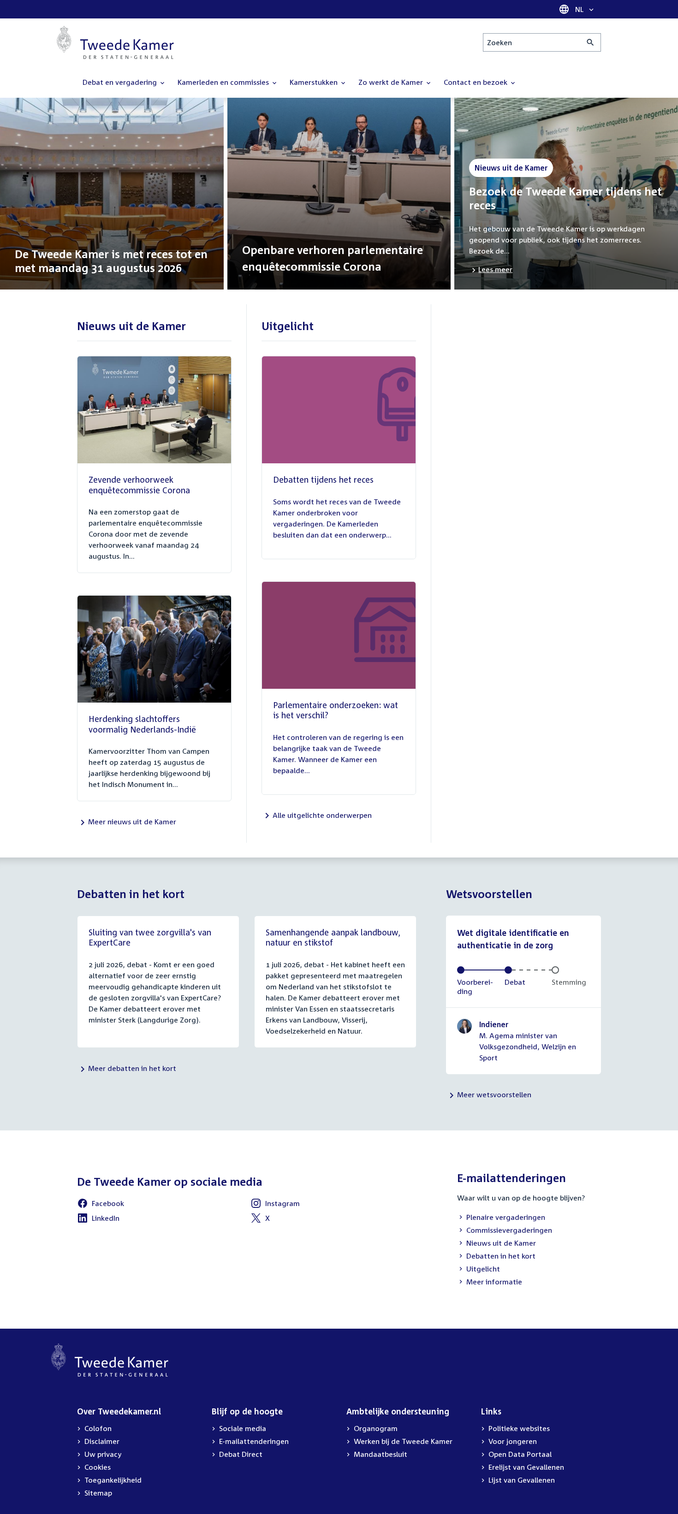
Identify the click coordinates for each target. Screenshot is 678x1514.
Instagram (282, 1203)
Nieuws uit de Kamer (501, 1243)
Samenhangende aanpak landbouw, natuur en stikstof (333, 937)
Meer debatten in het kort (132, 1068)
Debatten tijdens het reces (323, 479)
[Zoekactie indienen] (590, 42)
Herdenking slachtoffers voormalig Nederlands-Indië (142, 724)
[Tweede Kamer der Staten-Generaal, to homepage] (115, 42)
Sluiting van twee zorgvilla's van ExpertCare (150, 937)
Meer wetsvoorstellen (494, 1094)
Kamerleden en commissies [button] (224, 82)
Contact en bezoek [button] (476, 82)
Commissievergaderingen (509, 1230)
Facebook (108, 1203)
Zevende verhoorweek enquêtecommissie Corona (139, 484)
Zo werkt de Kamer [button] (391, 82)
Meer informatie (494, 1281)
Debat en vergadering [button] (121, 82)
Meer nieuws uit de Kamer (132, 821)
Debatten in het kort (500, 1255)
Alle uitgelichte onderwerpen (322, 815)
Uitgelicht (483, 1268)
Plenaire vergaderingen (505, 1217)
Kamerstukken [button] (314, 82)
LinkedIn (105, 1218)
